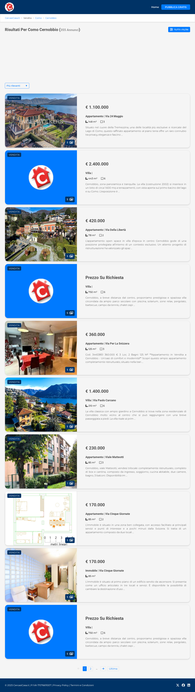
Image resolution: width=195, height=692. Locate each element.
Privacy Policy (61, 685)
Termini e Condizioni (82, 685)
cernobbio (51, 18)
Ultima (113, 668)
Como (38, 18)
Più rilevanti (17, 85)
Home (155, 7)
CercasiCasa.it (12, 18)
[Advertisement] (97, 60)
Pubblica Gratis (175, 7)
